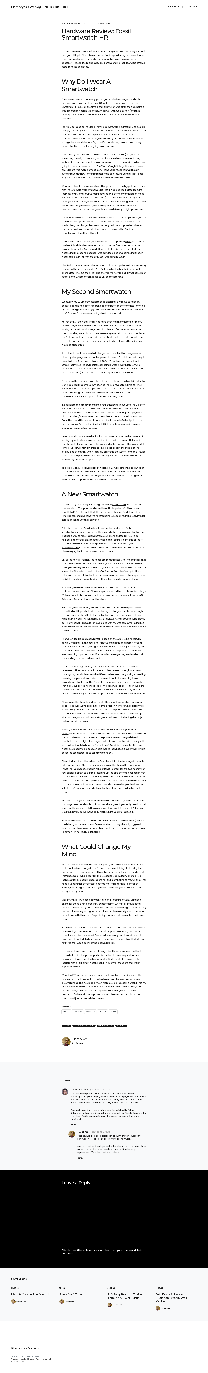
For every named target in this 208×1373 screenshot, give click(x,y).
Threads (14, 1359)
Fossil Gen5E (119, 504)
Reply (73, 1125)
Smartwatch (105, 1026)
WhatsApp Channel (19, 1361)
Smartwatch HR (70, 547)
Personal (76, 24)
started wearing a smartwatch (125, 99)
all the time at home (125, 471)
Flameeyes (79, 1039)
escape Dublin (112, 876)
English (66, 24)
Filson (128, 241)
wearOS (121, 1026)
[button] (176, 6)
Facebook (40, 1359)
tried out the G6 (96, 408)
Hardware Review (84, 1026)
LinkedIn (48, 1359)
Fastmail (117, 717)
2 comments (104, 24)
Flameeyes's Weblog (26, 7)
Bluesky (31, 1359)
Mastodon (23, 1359)
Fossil (92, 321)
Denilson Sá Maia (79, 1090)
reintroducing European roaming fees (116, 516)
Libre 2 (65, 733)
